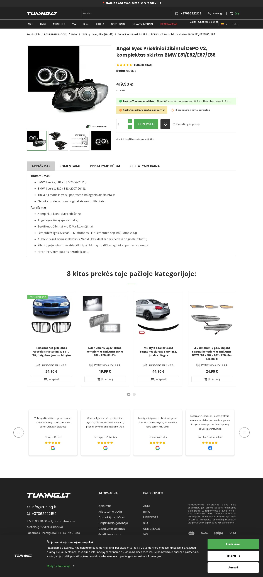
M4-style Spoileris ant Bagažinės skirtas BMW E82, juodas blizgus (158, 351)
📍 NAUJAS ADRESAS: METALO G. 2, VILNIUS (131, 3)
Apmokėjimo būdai (111, 517)
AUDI (30, 24)
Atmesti (233, 567)
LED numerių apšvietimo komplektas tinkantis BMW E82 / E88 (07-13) (104, 351)
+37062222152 (190, 13)
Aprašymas (41, 166)
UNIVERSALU (118, 24)
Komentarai (70, 166)
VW (74, 24)
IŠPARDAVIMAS (168, 24)
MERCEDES (59, 24)
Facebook (33, 533)
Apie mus (104, 506)
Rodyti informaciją (58, 566)
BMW (43, 24)
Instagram (49, 533)
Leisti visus (233, 544)
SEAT (86, 24)
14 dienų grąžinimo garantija (192, 110)
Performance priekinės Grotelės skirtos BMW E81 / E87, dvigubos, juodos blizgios (51, 351)
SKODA (100, 24)
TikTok (62, 533)
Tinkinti (231, 555)
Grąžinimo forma (110, 534)
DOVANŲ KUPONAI (142, 24)
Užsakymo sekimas (111, 529)
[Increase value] (130, 121)
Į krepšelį (146, 124)
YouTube (74, 533)
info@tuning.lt (43, 506)
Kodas (121, 71)
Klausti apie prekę (186, 124)
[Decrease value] (130, 127)
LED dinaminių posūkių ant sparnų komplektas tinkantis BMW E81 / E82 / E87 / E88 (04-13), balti (212, 353)
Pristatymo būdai (105, 166)
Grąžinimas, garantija (113, 523)
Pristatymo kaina (145, 166)
